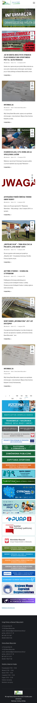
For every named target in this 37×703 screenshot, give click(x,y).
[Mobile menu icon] (34, 3)
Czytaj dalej (7, 75)
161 (22, 396)
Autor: (13, 62)
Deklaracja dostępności (8, 608)
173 (21, 398)
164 (12, 398)
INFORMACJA (8, 105)
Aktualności (7, 62)
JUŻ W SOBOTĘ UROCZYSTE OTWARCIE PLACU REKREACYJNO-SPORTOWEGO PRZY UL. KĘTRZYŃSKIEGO (17, 57)
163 (31, 396)
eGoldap (23, 701)
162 (26, 396)
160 (17, 396)
